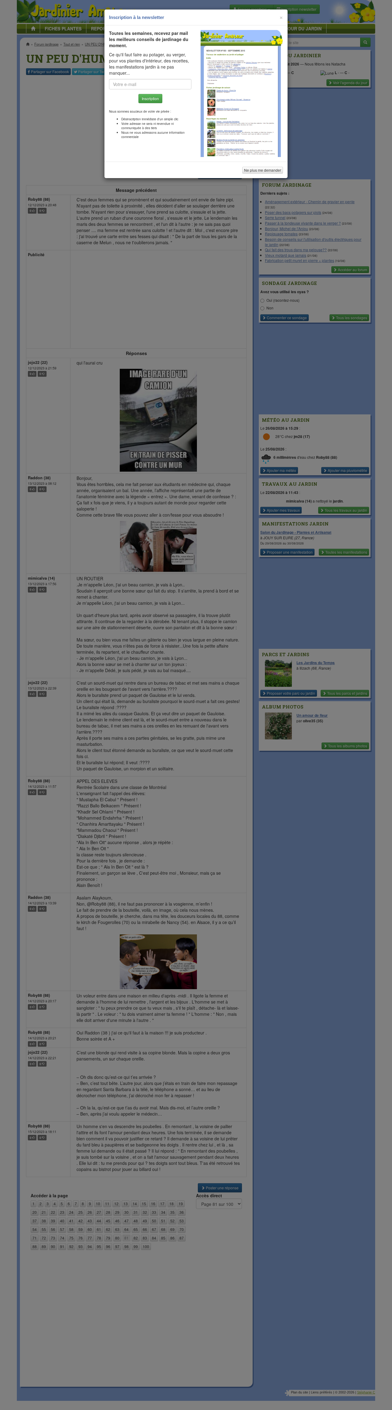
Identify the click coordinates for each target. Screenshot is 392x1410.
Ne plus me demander (262, 170)
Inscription (150, 98)
